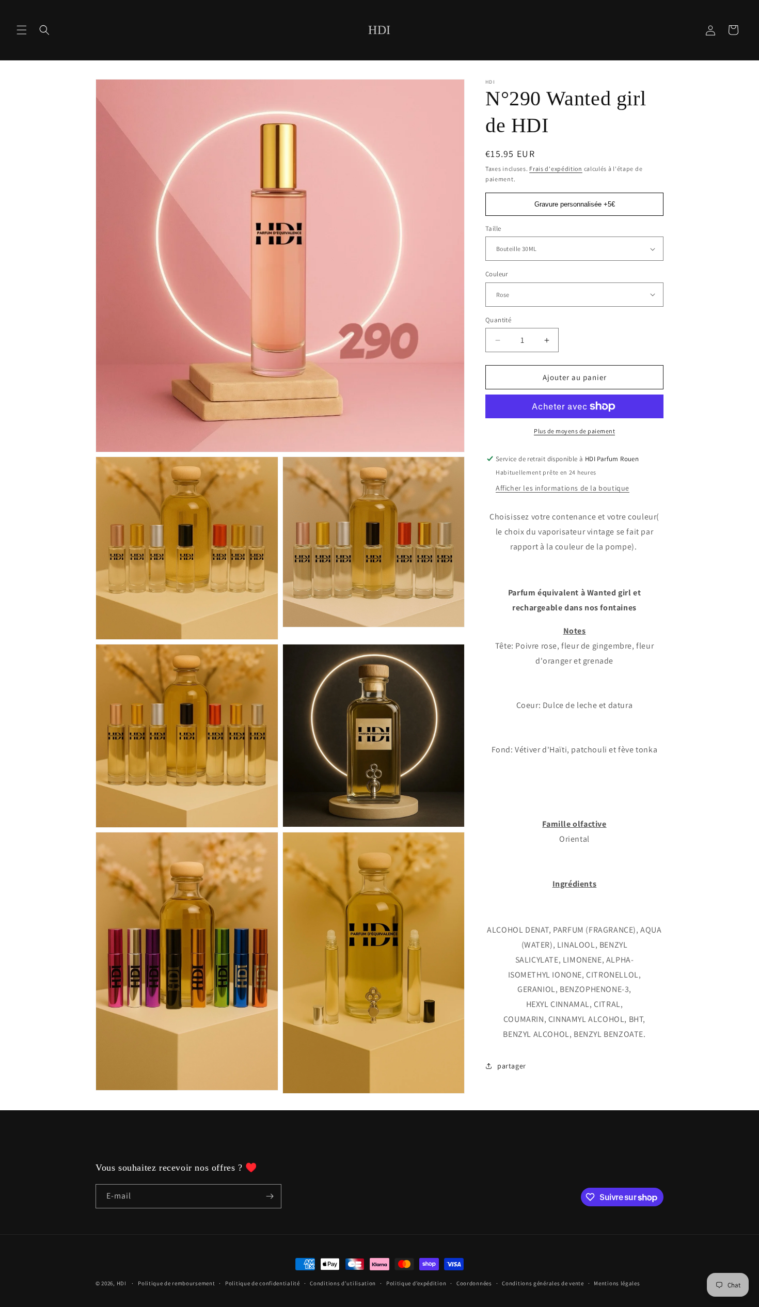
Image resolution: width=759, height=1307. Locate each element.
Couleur (496, 274)
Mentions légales (617, 1283)
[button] (21, 30)
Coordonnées (474, 1283)
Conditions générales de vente (542, 1283)
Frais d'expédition (555, 168)
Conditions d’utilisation (343, 1283)
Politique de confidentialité (262, 1283)
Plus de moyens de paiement (574, 431)
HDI (121, 1283)
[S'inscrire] (269, 1196)
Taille (493, 228)
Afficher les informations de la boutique (562, 488)
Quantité (498, 320)
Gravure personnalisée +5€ (574, 204)
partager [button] (511, 1065)
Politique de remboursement (176, 1283)
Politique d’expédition (416, 1283)
